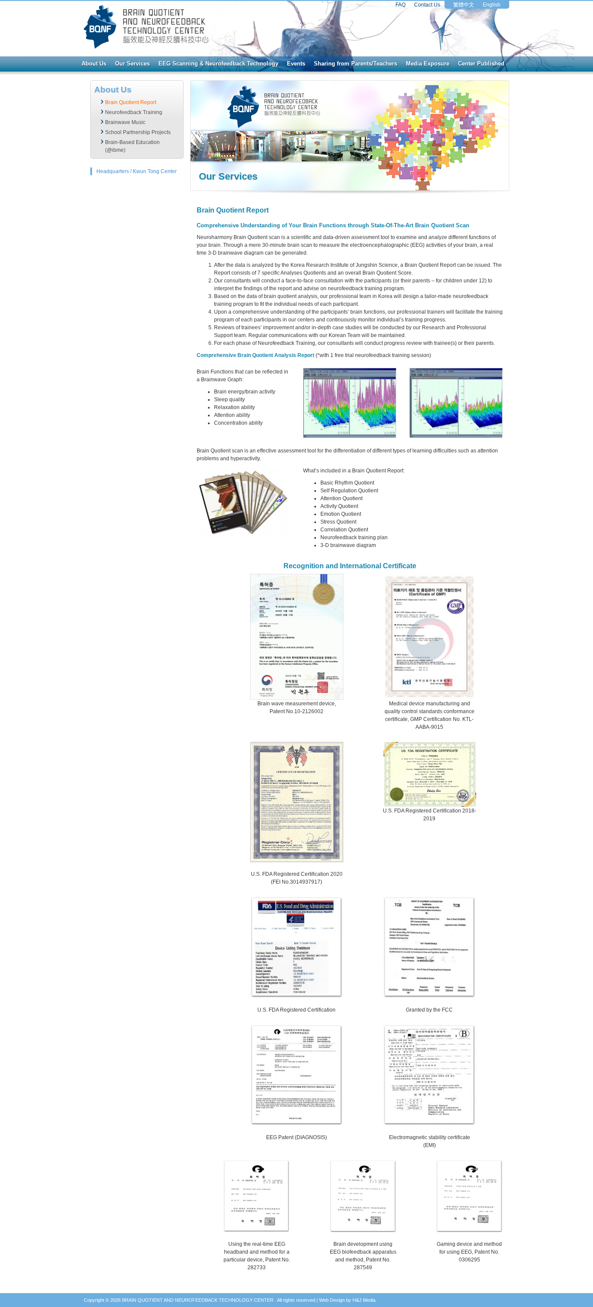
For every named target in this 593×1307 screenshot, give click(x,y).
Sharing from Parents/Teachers (355, 63)
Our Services (132, 63)
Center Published (481, 63)
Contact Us (427, 5)
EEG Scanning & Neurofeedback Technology (218, 63)
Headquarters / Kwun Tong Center (136, 171)
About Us (94, 63)
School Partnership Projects (138, 132)
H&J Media (364, 1300)
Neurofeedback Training (133, 112)
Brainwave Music (125, 122)
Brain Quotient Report (130, 102)
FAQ (400, 5)
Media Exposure (427, 63)
